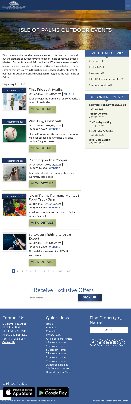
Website (68, 94)
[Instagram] (114, 342)
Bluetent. (124, 401)
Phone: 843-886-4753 (14, 334)
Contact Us (8, 342)
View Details (42, 109)
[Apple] (19, 392)
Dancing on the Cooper (48, 160)
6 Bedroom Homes (56, 349)
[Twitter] (100, 342)
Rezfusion (107, 401)
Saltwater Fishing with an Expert (107, 104)
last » (69, 271)
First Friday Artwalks (46, 89)
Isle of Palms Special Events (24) (106, 79)
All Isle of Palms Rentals (59, 338)
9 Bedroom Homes (56, 360)
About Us (51, 327)
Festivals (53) (96, 67)
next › (60, 271)
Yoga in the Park (98, 113)
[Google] (53, 392)
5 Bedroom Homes (56, 346)
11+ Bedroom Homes (57, 368)
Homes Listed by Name (58, 372)
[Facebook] (93, 342)
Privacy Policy (53, 334)
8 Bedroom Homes (56, 357)
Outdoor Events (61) (100, 84)
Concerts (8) (96, 61)
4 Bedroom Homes (56, 342)
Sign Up (89, 297)
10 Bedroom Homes (57, 364)
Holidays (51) (96, 73)
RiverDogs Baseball (45, 121)
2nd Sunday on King (100, 122)
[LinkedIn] (107, 342)
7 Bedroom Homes (56, 353)
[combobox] (109, 330)
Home (49, 323)
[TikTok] (122, 342)
